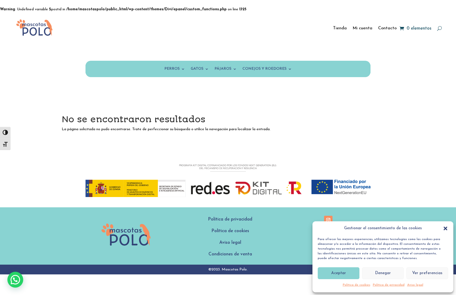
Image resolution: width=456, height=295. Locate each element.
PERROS (172, 69)
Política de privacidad (389, 285)
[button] (445, 228)
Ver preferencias (427, 273)
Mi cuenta (362, 28)
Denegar (383, 273)
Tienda (340, 28)
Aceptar (338, 273)
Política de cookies (356, 285)
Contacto (387, 28)
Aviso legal (415, 285)
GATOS (197, 69)
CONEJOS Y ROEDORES (265, 69)
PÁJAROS (223, 69)
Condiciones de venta (230, 254)
